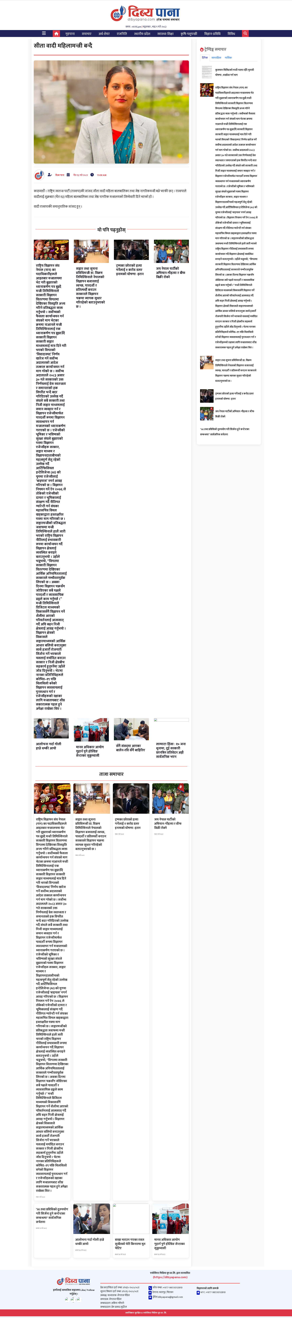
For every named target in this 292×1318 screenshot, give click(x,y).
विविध (231, 34)
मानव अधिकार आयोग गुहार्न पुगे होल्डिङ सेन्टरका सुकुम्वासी (90, 751)
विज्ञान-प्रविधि (212, 34)
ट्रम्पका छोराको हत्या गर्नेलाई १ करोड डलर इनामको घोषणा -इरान (130, 270)
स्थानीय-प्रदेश (142, 34)
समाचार (86, 34)
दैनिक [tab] (205, 58)
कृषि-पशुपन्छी (189, 34)
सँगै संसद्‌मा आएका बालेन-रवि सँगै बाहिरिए (130, 748)
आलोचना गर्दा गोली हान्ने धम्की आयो (48, 746)
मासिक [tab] (228, 58)
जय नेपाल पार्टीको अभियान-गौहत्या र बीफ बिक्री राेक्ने (170, 273)
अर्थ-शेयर (104, 34)
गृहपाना (70, 34)
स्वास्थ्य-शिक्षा (165, 34)
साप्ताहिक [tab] (216, 58)
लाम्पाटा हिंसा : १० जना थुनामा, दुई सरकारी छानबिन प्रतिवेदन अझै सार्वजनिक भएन (171, 750)
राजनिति (122, 34)
